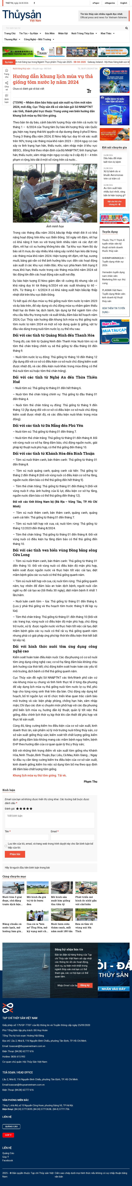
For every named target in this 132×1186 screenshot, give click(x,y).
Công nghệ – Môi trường (37, 39)
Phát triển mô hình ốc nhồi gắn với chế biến (86, 900)
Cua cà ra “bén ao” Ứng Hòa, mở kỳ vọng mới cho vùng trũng (37, 927)
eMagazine (110, 3)
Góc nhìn (50, 33)
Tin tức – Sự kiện (28, 33)
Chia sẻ (7, 88)
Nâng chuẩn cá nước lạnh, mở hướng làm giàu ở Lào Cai (12, 927)
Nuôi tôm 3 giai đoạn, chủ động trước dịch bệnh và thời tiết (12, 900)
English (123, 3)
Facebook (7, 1160)
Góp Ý (5, 1156)
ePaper (96, 3)
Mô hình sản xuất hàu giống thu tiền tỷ (60, 900)
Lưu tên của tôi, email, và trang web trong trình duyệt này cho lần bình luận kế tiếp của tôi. (50, 845)
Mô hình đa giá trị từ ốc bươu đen (36, 900)
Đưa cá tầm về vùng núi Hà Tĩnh (84, 927)
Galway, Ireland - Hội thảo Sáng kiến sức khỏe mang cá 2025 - (94, 62)
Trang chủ (9, 33)
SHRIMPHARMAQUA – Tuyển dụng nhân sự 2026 (114, 262)
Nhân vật (63, 33)
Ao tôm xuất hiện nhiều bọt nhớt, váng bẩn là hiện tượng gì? (115, 192)
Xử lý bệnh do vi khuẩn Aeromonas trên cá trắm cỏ (113, 175)
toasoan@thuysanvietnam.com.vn (27, 1046)
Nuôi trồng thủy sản (82, 33)
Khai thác (106, 33)
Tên (8, 831)
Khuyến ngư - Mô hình (42, 69)
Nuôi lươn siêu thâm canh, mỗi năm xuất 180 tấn (62, 927)
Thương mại (10, 39)
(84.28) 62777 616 (24, 1051)
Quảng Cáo (8, 1153)
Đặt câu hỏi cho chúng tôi (115, 203)
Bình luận (7, 100)
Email (55, 831)
